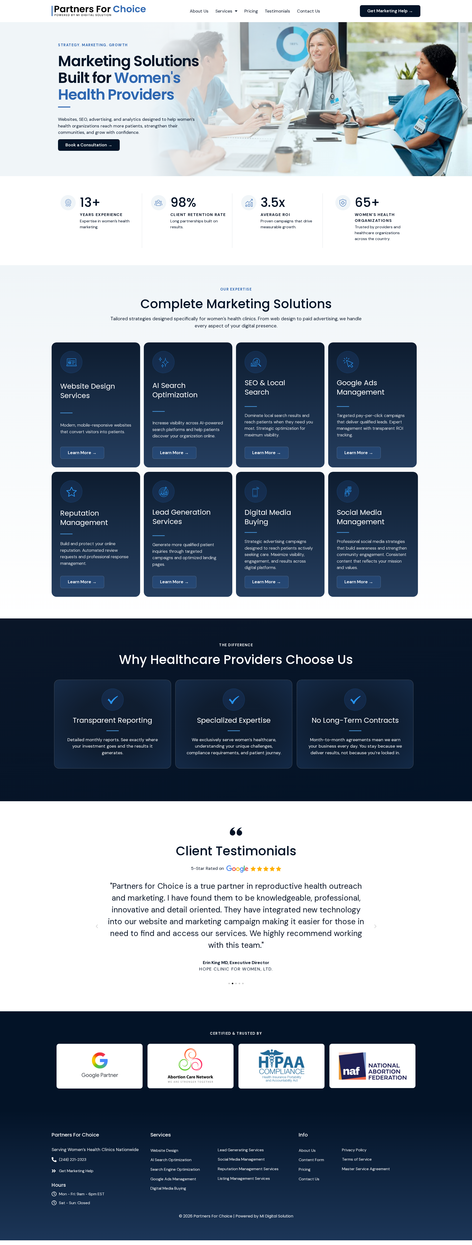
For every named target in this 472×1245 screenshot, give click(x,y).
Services (223, 11)
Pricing (251, 11)
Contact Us (308, 11)
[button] (96, 926)
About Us (199, 11)
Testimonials (277, 11)
